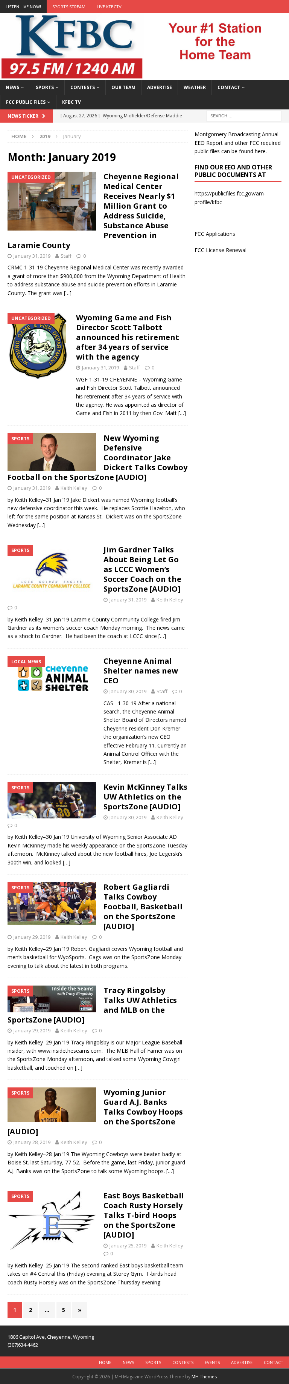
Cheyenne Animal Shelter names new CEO (140, 671)
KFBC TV (71, 102)
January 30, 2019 (128, 691)
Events (212, 1362)
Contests (82, 87)
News (12, 87)
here (260, 151)
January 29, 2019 (32, 936)
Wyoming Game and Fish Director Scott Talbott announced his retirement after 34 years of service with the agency (127, 337)
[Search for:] (243, 115)
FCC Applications (215, 233)
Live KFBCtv (109, 6)
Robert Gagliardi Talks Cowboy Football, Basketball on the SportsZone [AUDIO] (143, 906)
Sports (45, 87)
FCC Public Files (26, 102)
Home (105, 1362)
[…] (67, 293)
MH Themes (204, 1376)
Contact (229, 87)
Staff (66, 255)
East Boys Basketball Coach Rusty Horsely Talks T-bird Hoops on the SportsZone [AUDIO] (143, 1215)
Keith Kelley (74, 487)
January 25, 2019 (128, 1245)
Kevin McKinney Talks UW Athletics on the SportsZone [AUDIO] (145, 797)
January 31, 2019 (32, 255)
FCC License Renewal (220, 250)
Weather (195, 87)
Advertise (159, 87)
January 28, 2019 (32, 1142)
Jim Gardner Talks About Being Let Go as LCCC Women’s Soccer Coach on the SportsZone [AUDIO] (142, 569)
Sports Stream (68, 6)
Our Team (123, 87)
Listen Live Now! (23, 6)
